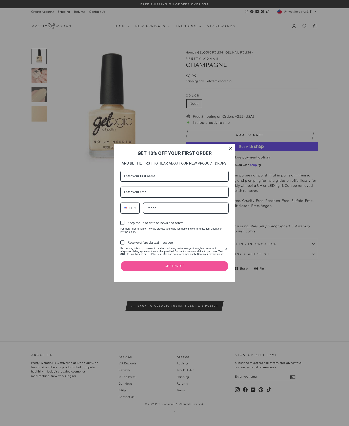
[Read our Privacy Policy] (226, 229)
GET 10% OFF (174, 266)
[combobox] (130, 208)
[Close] (230, 148)
